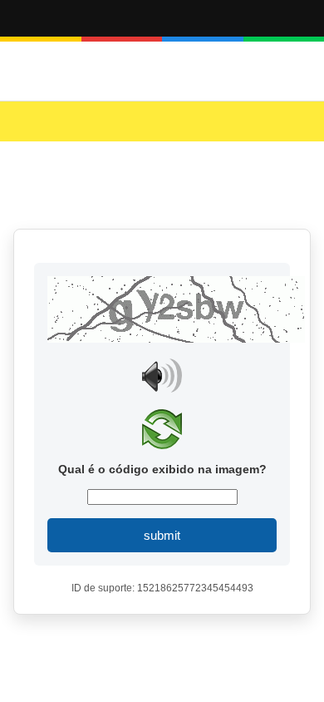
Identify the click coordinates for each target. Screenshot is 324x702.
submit (162, 535)
